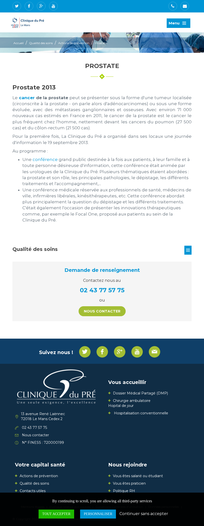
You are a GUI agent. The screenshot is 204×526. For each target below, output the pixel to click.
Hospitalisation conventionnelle (140, 413)
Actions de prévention (73, 43)
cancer (27, 97)
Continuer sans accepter (143, 513)
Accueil (18, 43)
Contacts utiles (33, 491)
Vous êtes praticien (129, 483)
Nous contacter (102, 311)
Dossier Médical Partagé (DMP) (140, 393)
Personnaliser (98, 514)
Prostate (101, 43)
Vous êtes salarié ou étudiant (138, 476)
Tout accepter (56, 514)
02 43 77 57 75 (102, 290)
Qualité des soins (41, 43)
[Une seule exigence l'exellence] (28, 21)
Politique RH (124, 491)
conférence (45, 159)
